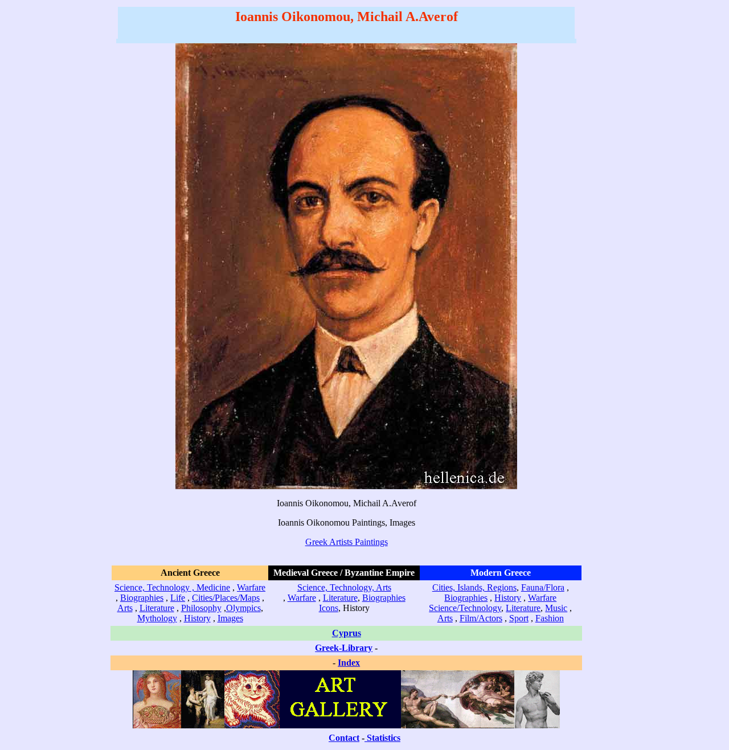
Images (230, 618)
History (197, 618)
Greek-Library (343, 648)
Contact (344, 738)
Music (556, 608)
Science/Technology (465, 608)
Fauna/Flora (542, 587)
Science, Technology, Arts (344, 587)
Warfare (251, 587)
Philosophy (201, 608)
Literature (157, 608)
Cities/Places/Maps (226, 598)
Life (177, 598)
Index (349, 662)
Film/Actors (481, 618)
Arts (125, 608)
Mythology (157, 618)
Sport (519, 618)
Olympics (243, 608)
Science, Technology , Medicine (172, 587)
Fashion (549, 618)
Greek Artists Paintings (346, 542)
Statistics (383, 738)
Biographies (141, 598)
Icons (328, 608)
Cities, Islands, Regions (474, 587)
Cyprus (346, 633)
